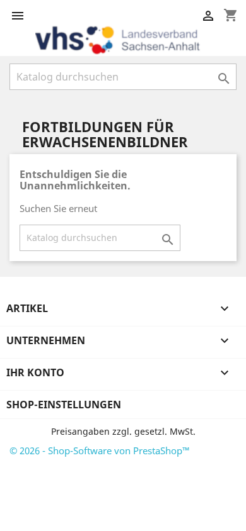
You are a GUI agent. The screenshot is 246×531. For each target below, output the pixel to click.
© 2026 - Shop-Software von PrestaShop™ (99, 450)
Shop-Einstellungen (63, 404)
